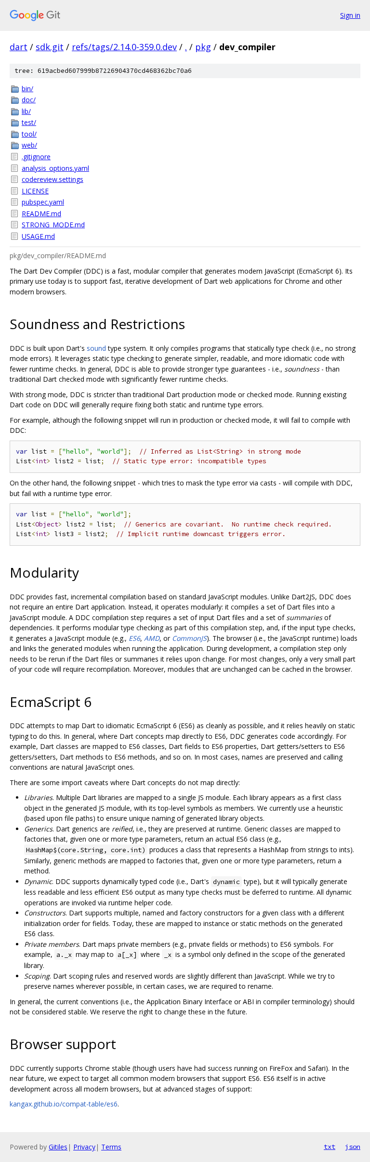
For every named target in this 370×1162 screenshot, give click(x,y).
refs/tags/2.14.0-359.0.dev (124, 47)
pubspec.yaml (43, 202)
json (352, 1146)
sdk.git (50, 47)
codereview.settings (52, 179)
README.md (41, 213)
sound (96, 348)
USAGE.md (38, 236)
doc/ (29, 99)
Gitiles (58, 1146)
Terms (111, 1146)
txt (329, 1146)
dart (18, 47)
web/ (29, 145)
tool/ (29, 133)
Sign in (350, 15)
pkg (203, 47)
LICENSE (35, 190)
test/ (29, 122)
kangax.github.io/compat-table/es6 (64, 1103)
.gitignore (36, 156)
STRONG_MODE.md (53, 224)
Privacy (84, 1146)
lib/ (26, 111)
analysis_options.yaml (55, 168)
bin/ (27, 88)
